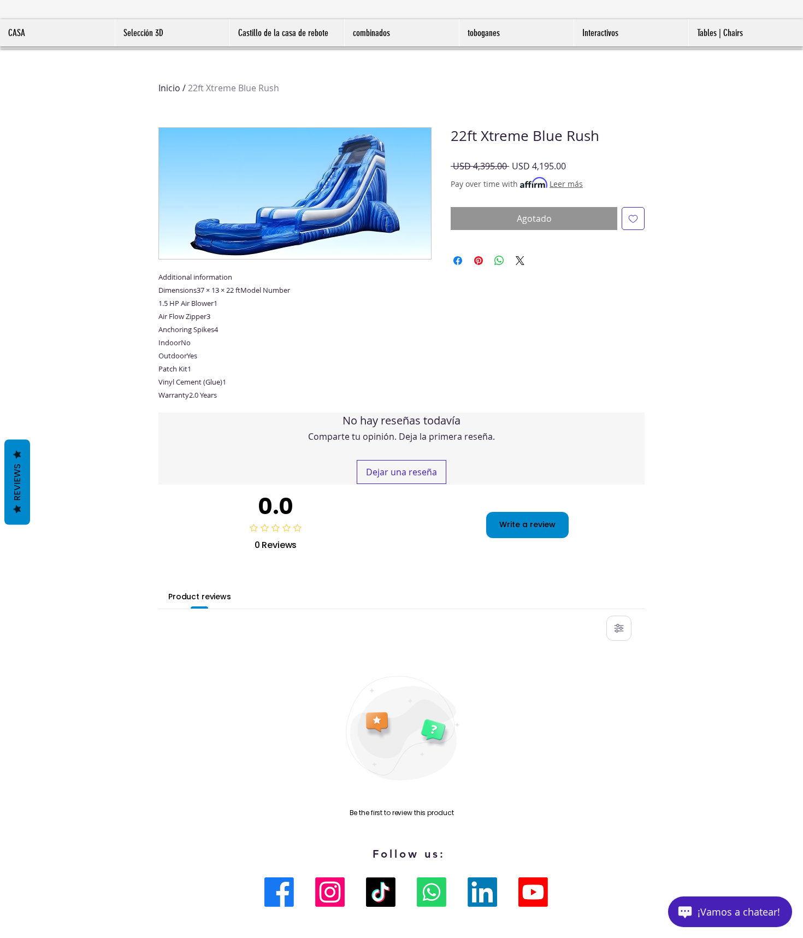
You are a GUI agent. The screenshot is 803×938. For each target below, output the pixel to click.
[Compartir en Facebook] (457, 260)
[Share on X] (520, 260)
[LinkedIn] (482, 892)
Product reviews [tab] (199, 596)
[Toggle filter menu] (618, 628)
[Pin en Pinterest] (478, 260)
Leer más (566, 184)
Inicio (169, 88)
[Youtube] (533, 892)
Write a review (527, 524)
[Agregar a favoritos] (633, 218)
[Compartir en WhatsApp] (499, 260)
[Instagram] (330, 892)
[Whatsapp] (431, 892)
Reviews (17, 481)
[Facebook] (279, 892)
